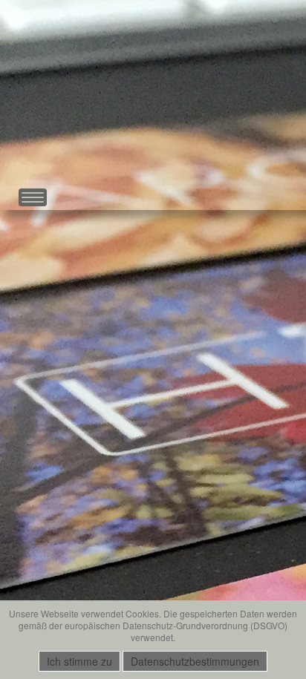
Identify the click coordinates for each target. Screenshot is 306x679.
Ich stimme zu (79, 661)
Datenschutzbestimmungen (195, 661)
